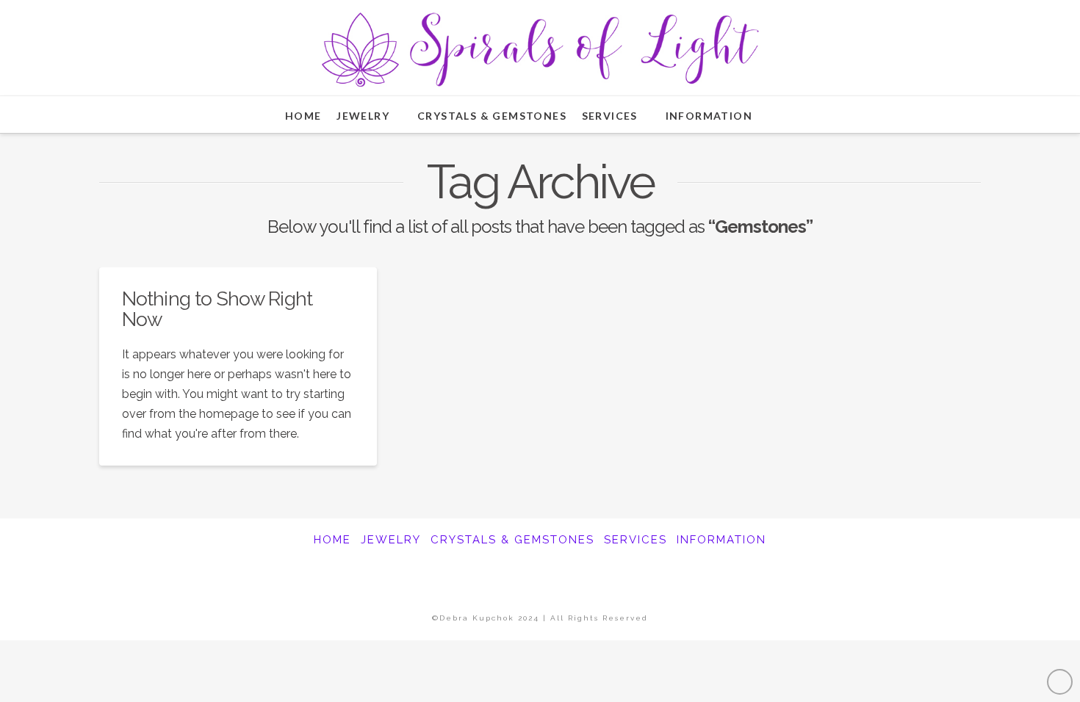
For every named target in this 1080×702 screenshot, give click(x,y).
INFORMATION (721, 539)
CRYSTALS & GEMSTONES (512, 539)
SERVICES (635, 539)
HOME (332, 539)
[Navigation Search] (787, 114)
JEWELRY (391, 539)
